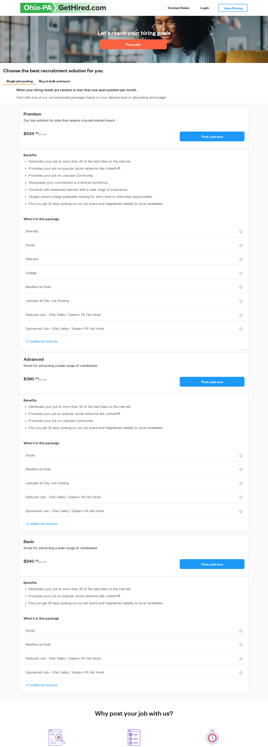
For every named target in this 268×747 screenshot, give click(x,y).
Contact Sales (178, 7)
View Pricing (233, 7)
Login (205, 7)
